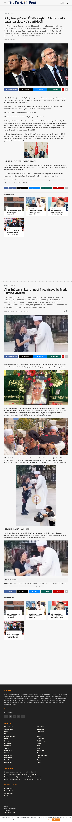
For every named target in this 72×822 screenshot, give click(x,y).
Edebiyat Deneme (9, 736)
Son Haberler (41, 750)
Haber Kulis (7, 760)
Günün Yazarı (8, 750)
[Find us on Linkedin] (18, 716)
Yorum (38, 762)
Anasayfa (6, 13)
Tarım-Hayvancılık (42, 755)
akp (19, 180)
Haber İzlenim (8, 757)
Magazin (31, 208)
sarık (20, 586)
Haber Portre (8, 762)
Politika (12, 13)
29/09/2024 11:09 (9, 39)
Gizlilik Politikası (8, 788)
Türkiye (39, 757)
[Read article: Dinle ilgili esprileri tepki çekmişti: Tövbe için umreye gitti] (36, 204)
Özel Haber (40, 738)
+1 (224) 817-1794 (9, 812)
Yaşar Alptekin (39, 586)
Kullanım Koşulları (9, 791)
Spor (38, 753)
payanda (61, 180)
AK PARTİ (13, 180)
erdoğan (33, 180)
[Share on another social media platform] (66, 89)
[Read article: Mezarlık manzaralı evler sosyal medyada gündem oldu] (14, 204)
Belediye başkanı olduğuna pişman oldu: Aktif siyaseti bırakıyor (57, 212)
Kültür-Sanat (40, 731)
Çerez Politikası (8, 793)
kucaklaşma (54, 583)
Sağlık (38, 748)
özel (55, 180)
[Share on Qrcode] (63, 89)
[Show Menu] (5, 2)
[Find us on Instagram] (14, 716)
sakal (15, 586)
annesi (20, 583)
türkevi (25, 182)
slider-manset (16, 182)
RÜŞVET (7, 182)
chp (28, 180)
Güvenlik (6, 753)
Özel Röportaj (41, 741)
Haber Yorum (40, 727)
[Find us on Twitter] (10, 716)
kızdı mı (42, 583)
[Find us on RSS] (23, 716)
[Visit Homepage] (22, 2)
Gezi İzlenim (7, 745)
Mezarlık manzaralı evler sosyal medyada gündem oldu (13, 212)
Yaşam (39, 760)
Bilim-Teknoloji (8, 727)
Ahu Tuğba (13, 583)
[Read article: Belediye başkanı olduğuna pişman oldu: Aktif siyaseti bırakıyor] (58, 204)
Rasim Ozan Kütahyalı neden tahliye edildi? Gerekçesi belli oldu (13, 232)
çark (23, 180)
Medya (39, 736)
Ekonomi (6, 741)
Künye (6, 795)
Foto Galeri (7, 743)
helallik (35, 583)
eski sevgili (27, 583)
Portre (38, 745)
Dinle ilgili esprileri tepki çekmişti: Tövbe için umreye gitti (35, 212)
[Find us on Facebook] (6, 716)
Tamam (56, 820)
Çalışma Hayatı (8, 729)
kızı (47, 583)
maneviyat (63, 583)
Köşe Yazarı (40, 729)
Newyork (49, 180)
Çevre (6, 731)
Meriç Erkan (8, 586)
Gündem (9, 208)
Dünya (6, 734)
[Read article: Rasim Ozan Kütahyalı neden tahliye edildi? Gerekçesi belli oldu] (14, 224)
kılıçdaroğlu (41, 180)
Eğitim (6, 738)
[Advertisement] (36, 8)
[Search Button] (67, 2)
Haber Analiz (8, 755)
